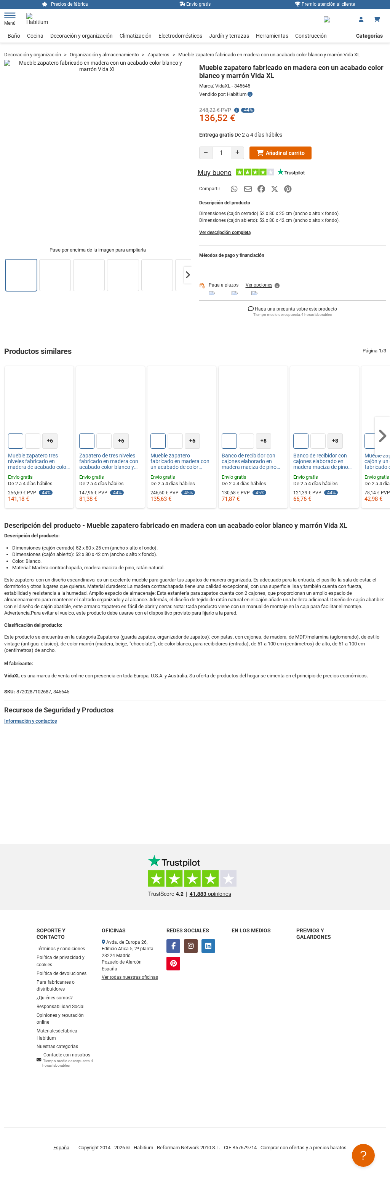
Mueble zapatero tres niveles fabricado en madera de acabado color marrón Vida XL (38, 461)
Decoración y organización (81, 36)
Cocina (35, 36)
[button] (188, 275)
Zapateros (158, 54)
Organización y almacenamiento (104, 54)
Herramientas (272, 36)
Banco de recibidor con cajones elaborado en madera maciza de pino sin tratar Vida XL (249, 461)
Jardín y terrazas (229, 36)
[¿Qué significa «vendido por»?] (250, 94)
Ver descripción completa (225, 232)
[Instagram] (191, 946)
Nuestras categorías (57, 1046)
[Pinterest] (173, 963)
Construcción (311, 36)
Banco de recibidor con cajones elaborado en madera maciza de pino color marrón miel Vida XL (323, 461)
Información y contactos (30, 721)
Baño (14, 36)
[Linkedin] (208, 946)
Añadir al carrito (285, 153)
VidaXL (222, 86)
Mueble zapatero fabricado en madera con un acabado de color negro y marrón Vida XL (179, 461)
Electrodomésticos (180, 36)
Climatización (136, 36)
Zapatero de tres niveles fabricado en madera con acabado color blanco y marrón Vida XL (108, 461)
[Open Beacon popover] (363, 1155)
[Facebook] (173, 946)
